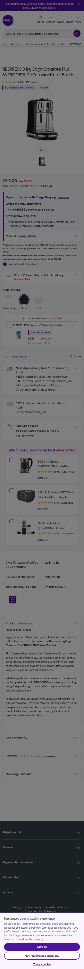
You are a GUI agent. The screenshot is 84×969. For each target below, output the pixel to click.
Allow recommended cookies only (42, 955)
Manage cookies (42, 964)
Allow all (42, 946)
